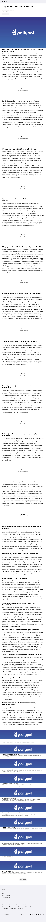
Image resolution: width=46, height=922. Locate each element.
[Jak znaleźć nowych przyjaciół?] (23, 822)
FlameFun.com (5, 908)
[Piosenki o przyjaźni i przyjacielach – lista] (23, 763)
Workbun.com (26, 904)
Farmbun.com (18, 904)
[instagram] (23, 914)
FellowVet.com (20, 908)
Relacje (7, 11)
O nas (3, 891)
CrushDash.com (33, 906)
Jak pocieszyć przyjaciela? (7, 871)
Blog (3, 11)
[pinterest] (38, 914)
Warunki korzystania (6, 895)
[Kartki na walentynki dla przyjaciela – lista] (23, 749)
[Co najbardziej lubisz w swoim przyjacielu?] (23, 807)
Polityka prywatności (6, 897)
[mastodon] (34, 914)
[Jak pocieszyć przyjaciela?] (23, 865)
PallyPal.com (26, 906)
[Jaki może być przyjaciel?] (23, 851)
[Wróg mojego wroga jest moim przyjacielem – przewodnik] (23, 734)
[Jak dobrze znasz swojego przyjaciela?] (23, 836)
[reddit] (32, 914)
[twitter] (28, 914)
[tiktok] (25, 914)
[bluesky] (36, 914)
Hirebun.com (11, 906)
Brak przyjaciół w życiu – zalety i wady (10, 783)
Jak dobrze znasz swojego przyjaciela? (10, 842)
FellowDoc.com (13, 908)
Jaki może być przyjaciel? (7, 856)
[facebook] (21, 914)
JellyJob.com (40, 904)
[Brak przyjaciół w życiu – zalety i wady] (23, 778)
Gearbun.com (4, 906)
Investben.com (19, 906)
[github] (41, 914)
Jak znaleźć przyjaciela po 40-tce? (9, 798)
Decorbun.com (33, 904)
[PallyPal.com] (4, 1)
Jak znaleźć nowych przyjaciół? (8, 827)
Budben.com (4, 904)
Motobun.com (11, 904)
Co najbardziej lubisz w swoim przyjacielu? (11, 812)
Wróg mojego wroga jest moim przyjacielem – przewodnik (14, 739)
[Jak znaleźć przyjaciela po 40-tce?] (23, 792)
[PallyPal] (6, 914)
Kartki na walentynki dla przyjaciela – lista (10, 754)
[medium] (43, 914)
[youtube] (30, 914)
